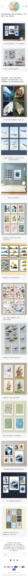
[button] (2, 6)
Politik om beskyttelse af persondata (10, 574)
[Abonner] (23, 554)
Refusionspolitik (17, 572)
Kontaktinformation (23, 574)
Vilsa (12, 572)
